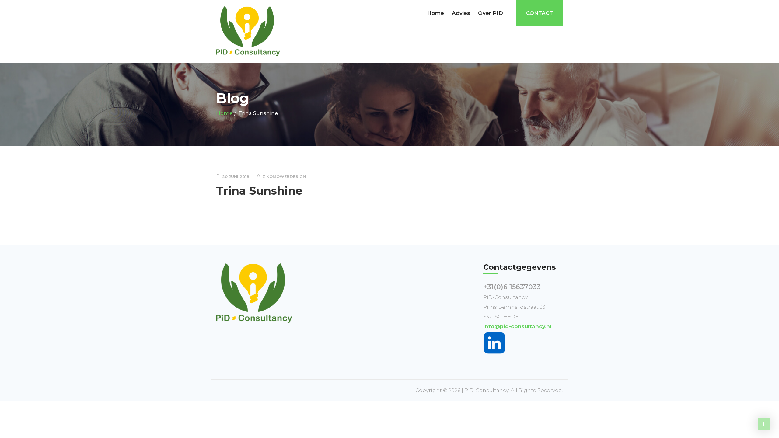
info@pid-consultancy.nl (517, 326)
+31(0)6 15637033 (512, 287)
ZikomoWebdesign (284, 176)
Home (435, 13)
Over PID (490, 13)
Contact (539, 13)
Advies (461, 13)
